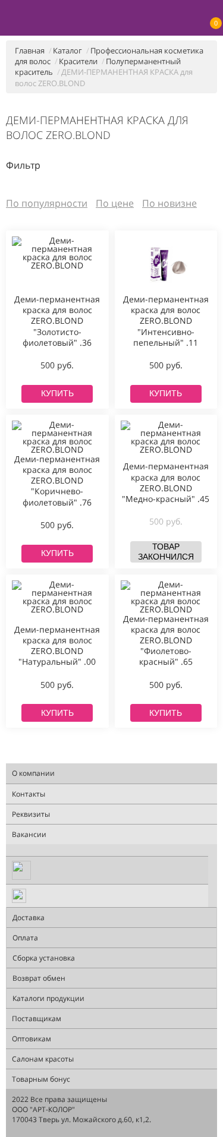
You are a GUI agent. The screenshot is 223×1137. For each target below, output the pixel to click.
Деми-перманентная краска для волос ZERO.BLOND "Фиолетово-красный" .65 (166, 641)
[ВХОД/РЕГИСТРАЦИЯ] (193, 18)
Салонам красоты (43, 1059)
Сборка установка (43, 958)
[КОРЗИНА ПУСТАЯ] (212, 9)
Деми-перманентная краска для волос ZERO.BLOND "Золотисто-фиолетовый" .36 (57, 321)
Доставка (28, 917)
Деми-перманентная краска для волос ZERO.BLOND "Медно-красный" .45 (165, 482)
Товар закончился (166, 551)
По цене (115, 203)
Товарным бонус (41, 1079)
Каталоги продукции (48, 998)
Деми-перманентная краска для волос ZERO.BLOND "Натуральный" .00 (57, 646)
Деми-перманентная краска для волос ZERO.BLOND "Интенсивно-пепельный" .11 (166, 321)
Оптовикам (31, 1039)
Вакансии (29, 834)
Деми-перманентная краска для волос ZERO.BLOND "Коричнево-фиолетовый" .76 (57, 481)
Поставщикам (36, 1018)
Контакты (28, 794)
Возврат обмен (38, 978)
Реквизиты (31, 814)
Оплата (25, 938)
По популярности (46, 203)
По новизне (169, 203)
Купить (57, 393)
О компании (33, 773)
